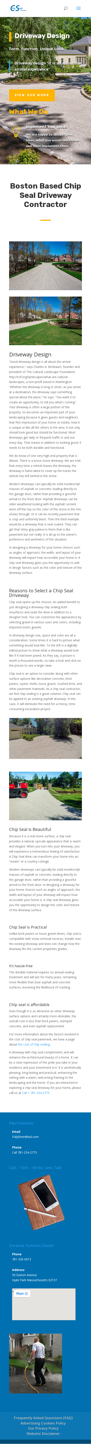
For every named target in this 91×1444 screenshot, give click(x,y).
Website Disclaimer (43, 1433)
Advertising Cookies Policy (43, 1423)
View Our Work (32, 95)
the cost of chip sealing (34, 1044)
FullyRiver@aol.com (25, 1137)
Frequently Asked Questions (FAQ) (43, 1417)
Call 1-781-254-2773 (36, 1093)
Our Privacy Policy (43, 1428)
